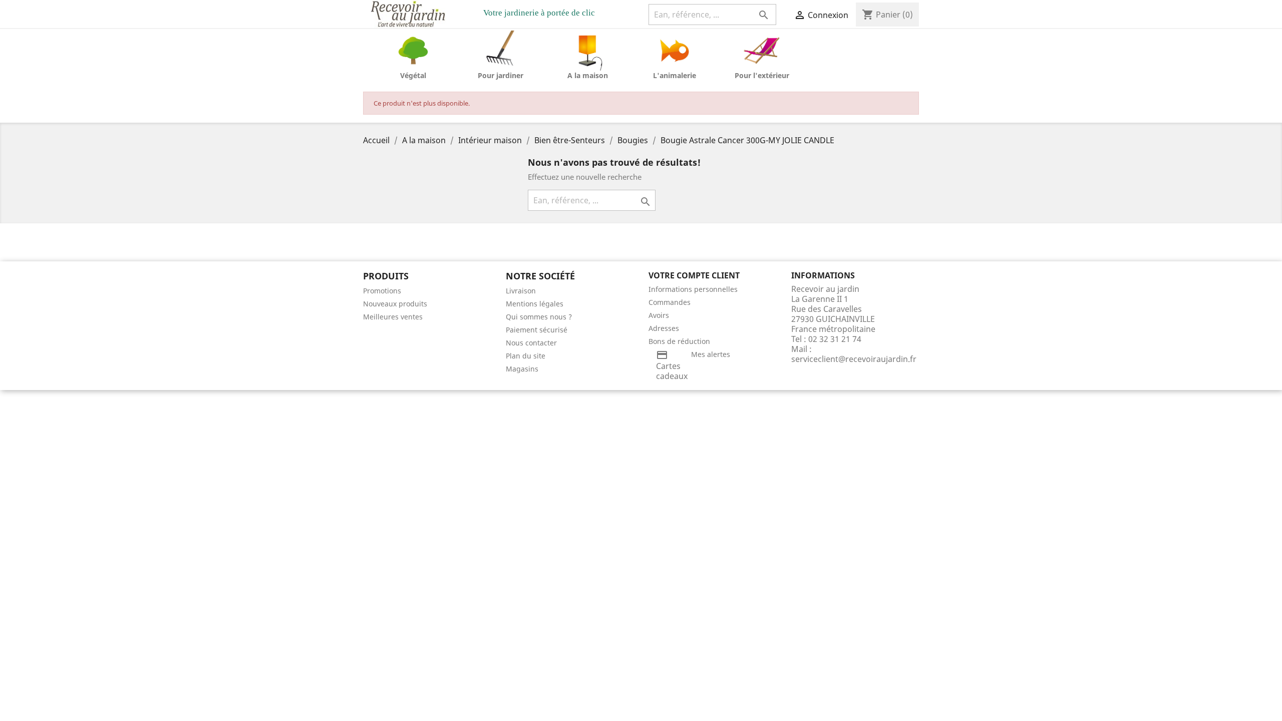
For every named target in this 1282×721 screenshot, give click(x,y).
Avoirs (659, 315)
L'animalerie (674, 75)
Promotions (382, 290)
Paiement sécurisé (536, 329)
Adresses (664, 328)
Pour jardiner (500, 75)
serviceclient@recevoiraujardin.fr (853, 359)
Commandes (670, 302)
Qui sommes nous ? (539, 316)
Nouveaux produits (395, 303)
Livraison (521, 290)
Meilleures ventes (393, 316)
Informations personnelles (693, 289)
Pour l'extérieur (762, 75)
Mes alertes (710, 354)
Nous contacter (531, 342)
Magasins (522, 369)
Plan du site (525, 355)
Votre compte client (694, 275)
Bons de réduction (679, 341)
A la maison (587, 75)
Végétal (413, 75)
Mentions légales (534, 303)
